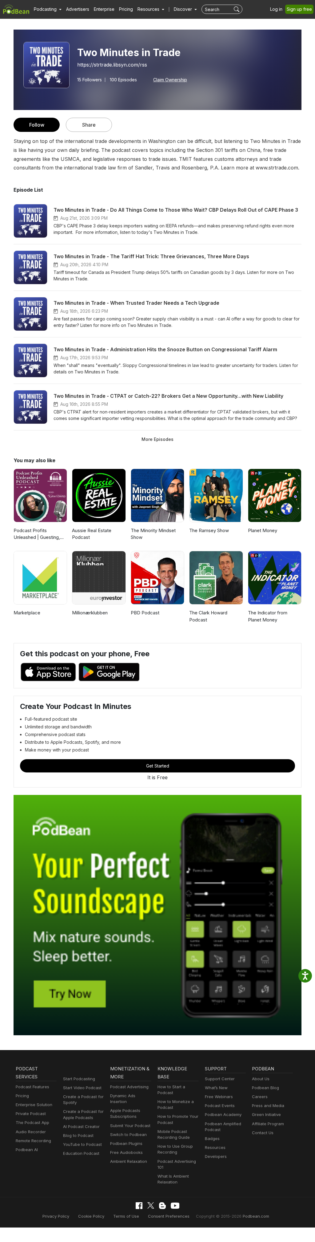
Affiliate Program (268, 1123)
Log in (276, 9)
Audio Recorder (31, 1131)
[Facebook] (139, 1205)
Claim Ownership (170, 80)
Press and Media (268, 1105)
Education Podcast (81, 1153)
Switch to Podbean (128, 1134)
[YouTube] (175, 1206)
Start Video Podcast (82, 1087)
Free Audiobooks (126, 1152)
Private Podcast (31, 1113)
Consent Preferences (168, 1216)
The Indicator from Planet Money (267, 616)
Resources (215, 1147)
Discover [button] (183, 9)
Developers (216, 1156)
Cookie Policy (91, 1216)
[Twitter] (150, 1205)
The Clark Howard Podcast (208, 616)
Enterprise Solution (34, 1104)
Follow (36, 125)
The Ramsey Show (209, 530)
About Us (260, 1078)
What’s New (216, 1087)
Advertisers (77, 9)
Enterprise (104, 9)
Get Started (157, 765)
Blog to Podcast (78, 1135)
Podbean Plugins (126, 1143)
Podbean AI (27, 1149)
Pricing (126, 9)
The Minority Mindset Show (153, 533)
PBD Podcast (145, 613)
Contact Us (262, 1132)
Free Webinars (219, 1096)
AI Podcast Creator (81, 1126)
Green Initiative (266, 1114)
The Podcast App (32, 1122)
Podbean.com (256, 1216)
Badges (212, 1138)
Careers (260, 1096)
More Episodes (157, 439)
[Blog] (162, 1205)
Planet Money (262, 530)
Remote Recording (33, 1140)
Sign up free (299, 9)
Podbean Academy (223, 1114)
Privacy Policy (55, 1216)
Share (89, 125)
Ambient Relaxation (128, 1161)
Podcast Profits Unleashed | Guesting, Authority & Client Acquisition (37, 534)
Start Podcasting (79, 1078)
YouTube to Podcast (82, 1144)
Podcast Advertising (129, 1086)
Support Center (220, 1078)
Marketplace (27, 613)
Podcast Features (32, 1086)
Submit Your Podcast (130, 1125)
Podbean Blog (265, 1087)
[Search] (237, 9)
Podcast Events (220, 1105)
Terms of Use (126, 1216)
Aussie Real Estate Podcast (91, 533)
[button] (48, 9)
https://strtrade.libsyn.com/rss (112, 65)
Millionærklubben (90, 613)
